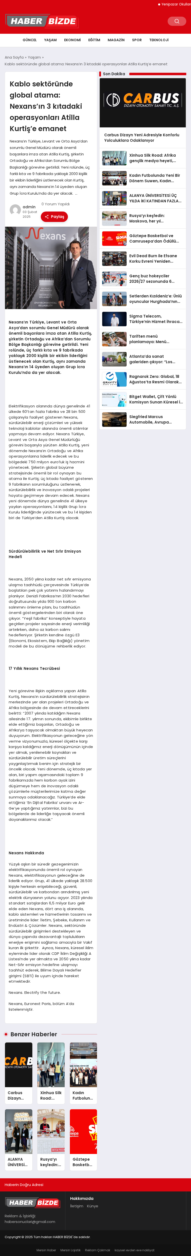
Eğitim (94, 39)
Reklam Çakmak (97, 1250)
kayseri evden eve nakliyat (134, 1250)
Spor (137, 39)
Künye (92, 1206)
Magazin (116, 39)
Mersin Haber (46, 1250)
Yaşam (50, 39)
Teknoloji (159, 39)
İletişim (76, 1206)
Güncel (30, 39)
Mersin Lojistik (70, 1250)
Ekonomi (72, 39)
